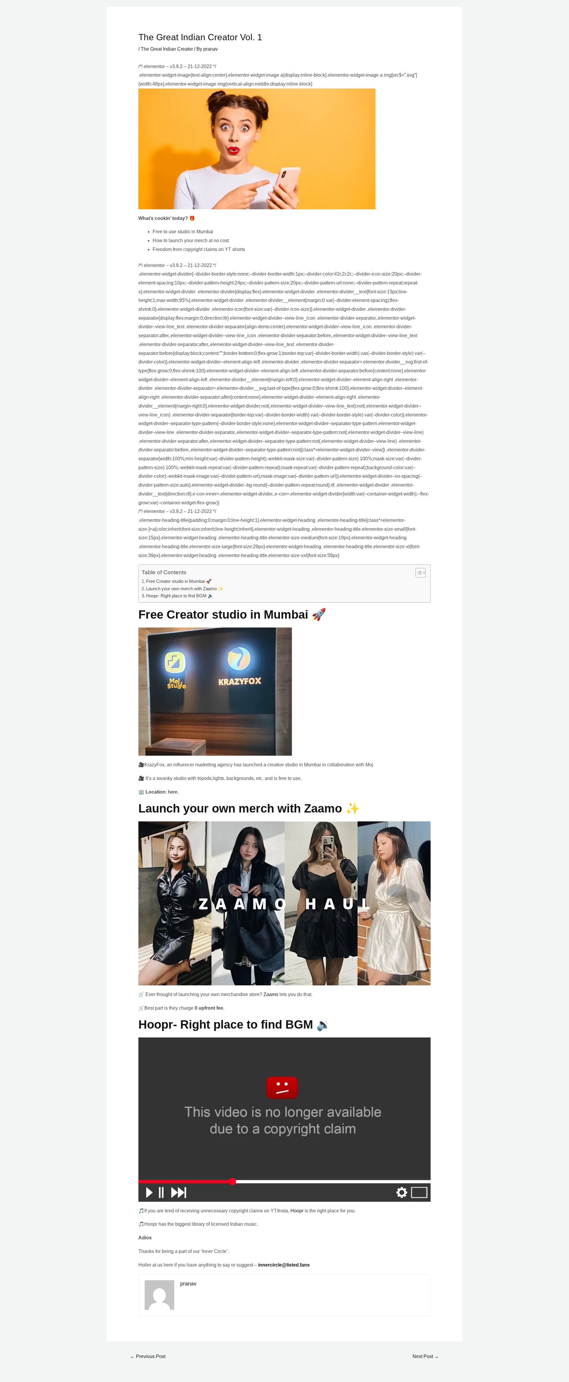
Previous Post (147, 1356)
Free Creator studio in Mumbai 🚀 (179, 581)
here (173, 791)
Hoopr (296, 1210)
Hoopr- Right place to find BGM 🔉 (179, 595)
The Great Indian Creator (167, 49)
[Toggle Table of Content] (417, 573)
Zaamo (270, 994)
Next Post (426, 1356)
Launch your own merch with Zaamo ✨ (184, 588)
